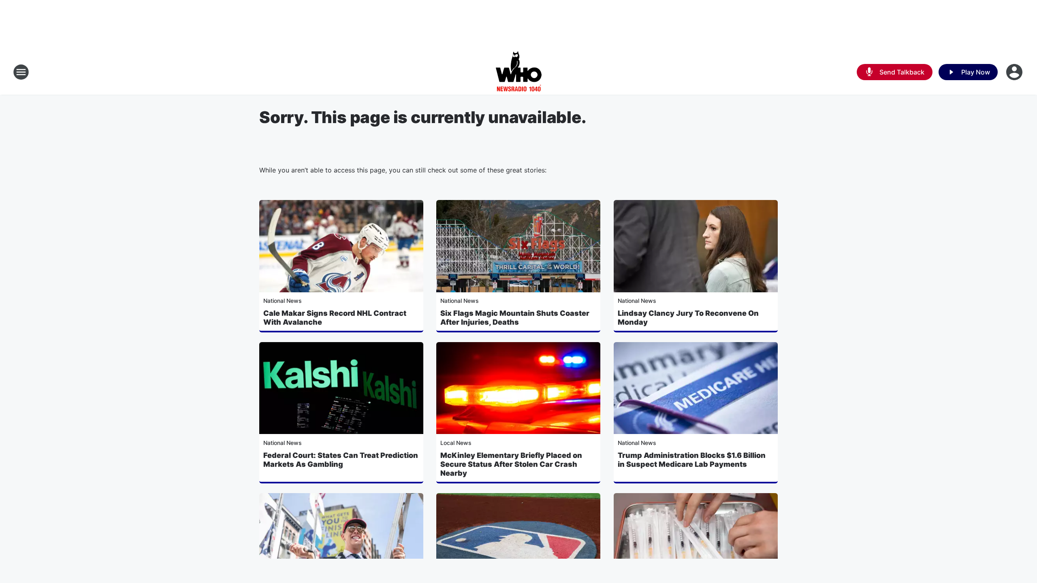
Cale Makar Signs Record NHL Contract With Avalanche (334, 317)
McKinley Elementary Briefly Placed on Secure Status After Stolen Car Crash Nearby (511, 464)
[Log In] (1015, 72)
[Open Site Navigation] (21, 72)
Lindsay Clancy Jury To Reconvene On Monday (688, 317)
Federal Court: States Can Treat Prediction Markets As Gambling (340, 459)
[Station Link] (519, 72)
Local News (456, 442)
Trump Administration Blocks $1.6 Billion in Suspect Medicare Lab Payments (692, 459)
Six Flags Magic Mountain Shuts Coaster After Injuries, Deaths (514, 317)
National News (282, 300)
